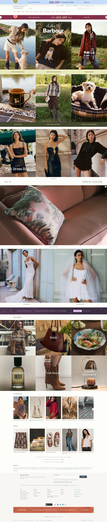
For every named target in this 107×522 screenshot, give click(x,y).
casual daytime (76, 468)
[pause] (105, 187)
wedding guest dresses (68, 468)
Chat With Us (78, 496)
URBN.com (37, 520)
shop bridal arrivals (26, 304)
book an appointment (80, 304)
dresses (33, 468)
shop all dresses (53, 178)
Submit (83, 476)
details (26, 5)
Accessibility (32, 520)
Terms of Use (21, 520)
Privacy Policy (66, 485)
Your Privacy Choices (49, 520)
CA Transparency (26, 520)
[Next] (106, 17)
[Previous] (1, 17)
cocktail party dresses (59, 468)
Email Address (56, 474)
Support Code (42, 520)
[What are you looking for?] (88, 8)
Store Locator (78, 489)
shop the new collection (53, 246)
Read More (15, 470)
